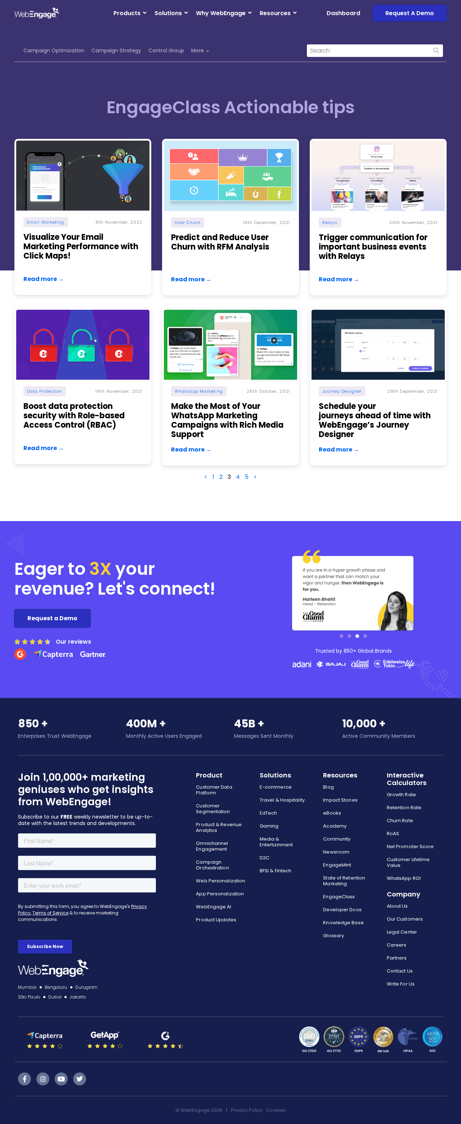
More (197, 50)
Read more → (43, 279)
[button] (341, 636)
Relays (330, 222)
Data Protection (44, 391)
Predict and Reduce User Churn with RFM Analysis (220, 242)
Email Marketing (45, 222)
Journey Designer (342, 391)
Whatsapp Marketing (199, 391)
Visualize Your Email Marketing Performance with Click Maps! (80, 246)
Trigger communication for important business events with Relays (373, 247)
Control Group (166, 50)
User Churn (188, 222)
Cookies (276, 1110)
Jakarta (78, 997)
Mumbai (27, 987)
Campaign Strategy (116, 50)
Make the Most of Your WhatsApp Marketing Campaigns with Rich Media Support (227, 420)
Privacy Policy (247, 1110)
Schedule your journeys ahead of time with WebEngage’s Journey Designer (375, 420)
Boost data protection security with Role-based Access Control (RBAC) (74, 416)
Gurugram (86, 987)
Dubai (55, 997)
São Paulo (29, 997)
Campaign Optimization (53, 50)
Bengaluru (56, 987)
